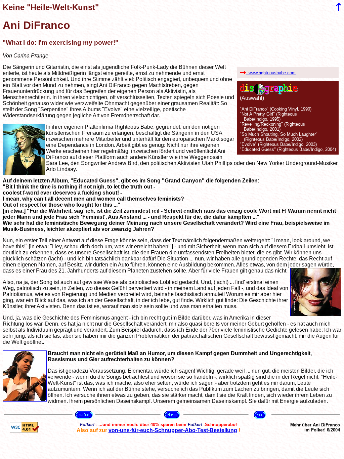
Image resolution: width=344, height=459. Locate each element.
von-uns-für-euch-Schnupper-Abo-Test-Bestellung (173, 430)
